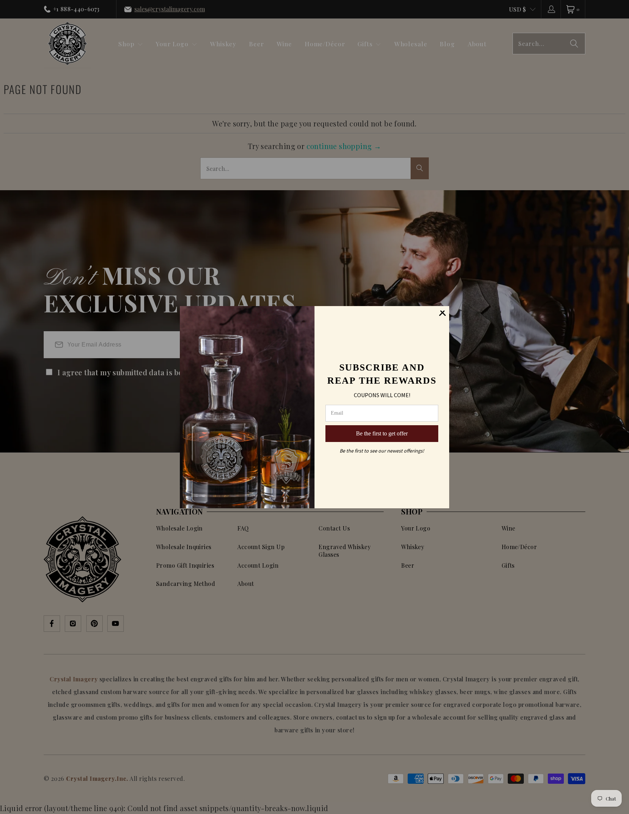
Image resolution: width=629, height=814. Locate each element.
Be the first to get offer (382, 433)
